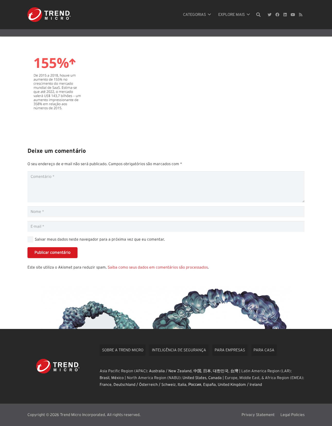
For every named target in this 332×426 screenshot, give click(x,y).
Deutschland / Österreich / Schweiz (145, 385)
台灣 (234, 371)
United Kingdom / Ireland (240, 385)
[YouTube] (293, 14)
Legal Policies (292, 415)
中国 (197, 371)
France (106, 385)
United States (194, 378)
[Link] (49, 14)
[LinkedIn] (285, 14)
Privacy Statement (258, 415)
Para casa (263, 350)
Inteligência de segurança (179, 350)
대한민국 (220, 371)
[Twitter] (269, 14)
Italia (182, 385)
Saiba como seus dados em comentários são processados (158, 267)
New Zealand (180, 371)
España (209, 385)
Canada (215, 378)
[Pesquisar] (258, 14)
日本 (207, 371)
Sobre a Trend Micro (122, 350)
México (117, 378)
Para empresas (230, 350)
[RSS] (301, 14)
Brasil (104, 378)
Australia (157, 371)
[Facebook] (277, 14)
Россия (194, 385)
